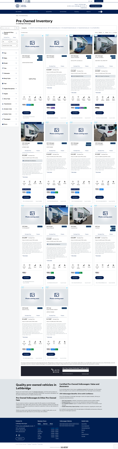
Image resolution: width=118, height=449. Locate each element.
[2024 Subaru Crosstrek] (81, 215)
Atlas (61, 423)
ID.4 (60, 425)
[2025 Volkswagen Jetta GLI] (81, 45)
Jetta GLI (66, 425)
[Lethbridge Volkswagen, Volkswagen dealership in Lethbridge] (21, 6)
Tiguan (73, 425)
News (83, 432)
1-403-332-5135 (21, 431)
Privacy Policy (40, 444)
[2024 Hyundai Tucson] (56, 215)
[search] (8, 28)
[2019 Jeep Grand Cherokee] (56, 297)
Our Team (83, 436)
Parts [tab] (51, 423)
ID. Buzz (77, 423)
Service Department (85, 425)
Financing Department (86, 427)
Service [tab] (45, 423)
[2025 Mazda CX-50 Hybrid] (32, 215)
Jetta (63, 425)
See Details (26, 112)
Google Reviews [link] (84, 7)
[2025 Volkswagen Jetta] (56, 45)
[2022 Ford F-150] (105, 215)
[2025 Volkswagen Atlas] (32, 132)
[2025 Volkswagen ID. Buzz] (105, 45)
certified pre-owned (81, 389)
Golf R (74, 423)
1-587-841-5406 (82, 4)
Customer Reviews (85, 434)
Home (17, 15)
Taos (70, 425)
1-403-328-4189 (21, 428)
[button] (18, 1)
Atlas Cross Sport (65, 423)
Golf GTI (70, 423)
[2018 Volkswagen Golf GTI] (105, 132)
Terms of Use (34, 444)
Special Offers (84, 423)
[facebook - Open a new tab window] (16, 435)
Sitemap (29, 444)
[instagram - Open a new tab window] (19, 435)
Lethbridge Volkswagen (38, 391)
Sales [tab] (39, 423)
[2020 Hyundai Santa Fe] (32, 297)
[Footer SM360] (64, 447)
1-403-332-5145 (22, 429)
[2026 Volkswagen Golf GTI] (32, 45)
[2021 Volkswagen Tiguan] (81, 132)
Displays (106, 32)
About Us (83, 429)
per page (115, 32)
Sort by (96, 32)
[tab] (6, 37)
